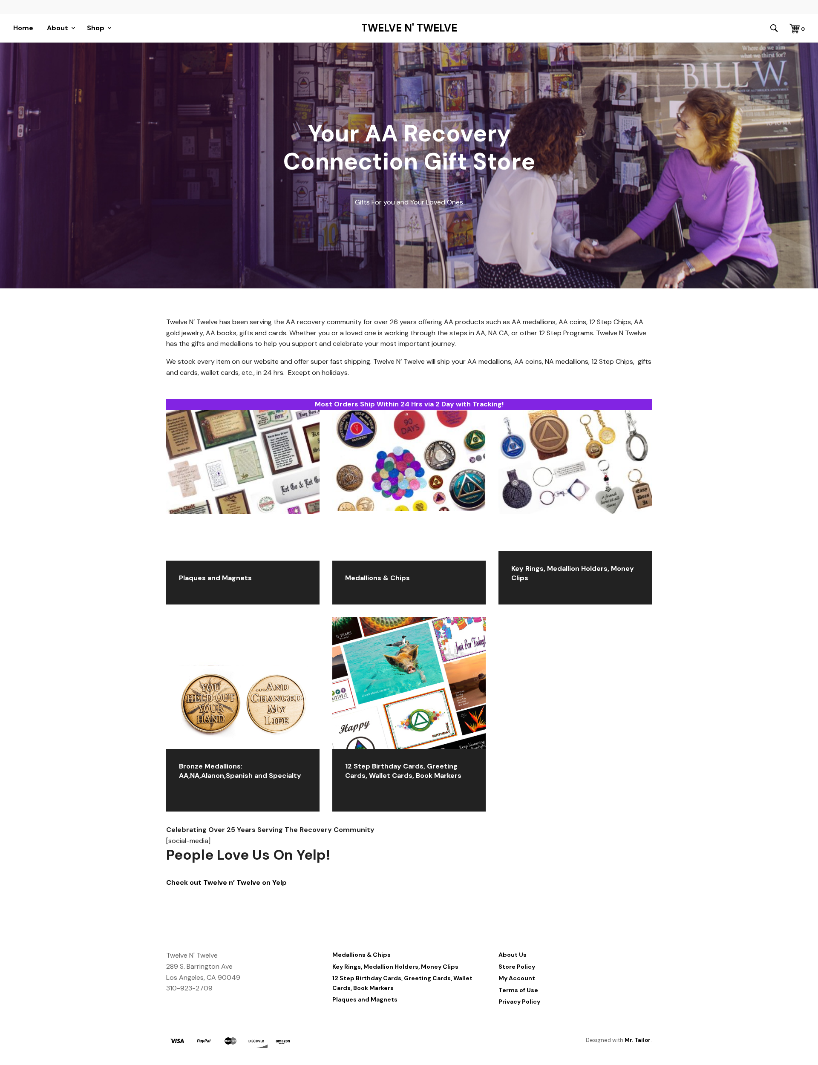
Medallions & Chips (361, 954)
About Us (512, 954)
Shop (95, 27)
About (57, 27)
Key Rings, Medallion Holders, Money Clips (395, 966)
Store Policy (516, 966)
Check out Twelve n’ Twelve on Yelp (226, 882)
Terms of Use (518, 990)
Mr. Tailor (638, 1040)
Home (23, 27)
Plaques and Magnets (364, 999)
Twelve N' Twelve (409, 28)
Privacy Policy (519, 1001)
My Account (516, 978)
